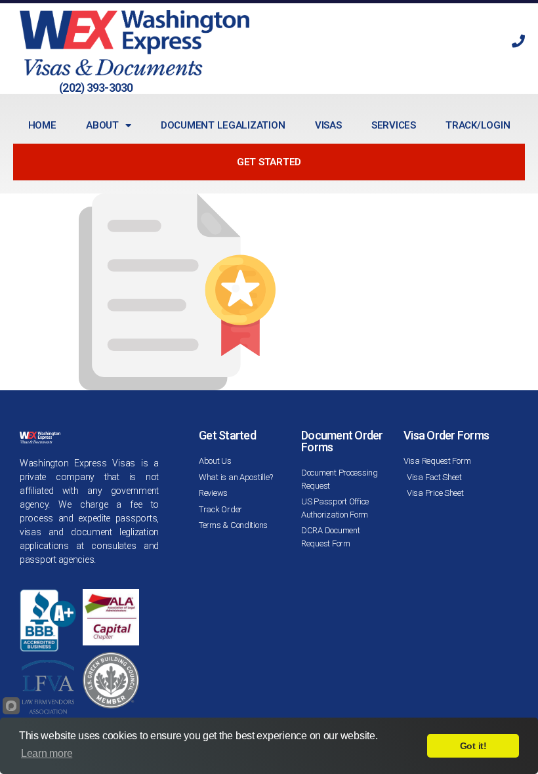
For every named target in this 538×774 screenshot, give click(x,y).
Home (42, 125)
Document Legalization (223, 125)
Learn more (46, 753)
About (102, 125)
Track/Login (477, 125)
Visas (328, 125)
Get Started (269, 162)
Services (393, 125)
